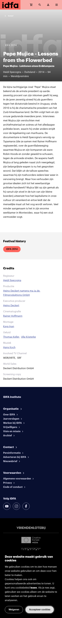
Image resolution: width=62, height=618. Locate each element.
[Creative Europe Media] (31, 540)
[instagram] (16, 506)
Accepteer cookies (39, 609)
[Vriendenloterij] (31, 528)
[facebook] (26, 506)
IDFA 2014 (12, 249)
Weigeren (14, 609)
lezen (33, 588)
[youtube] (6, 506)
